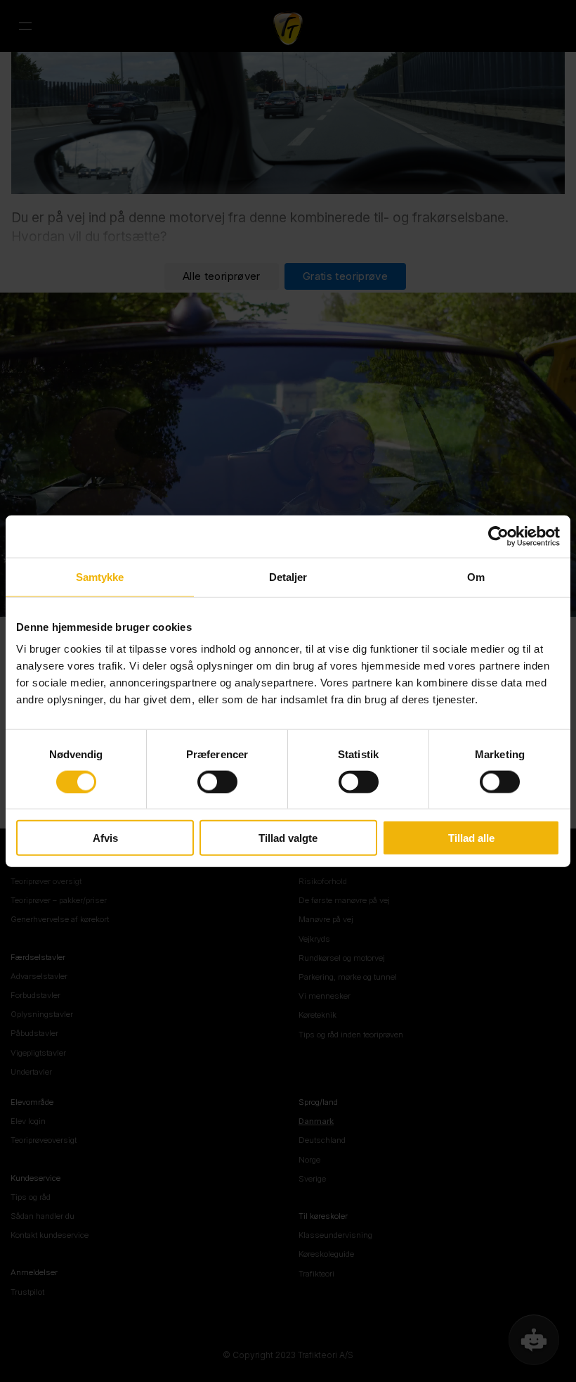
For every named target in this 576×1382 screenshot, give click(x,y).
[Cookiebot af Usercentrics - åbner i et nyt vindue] (498, 535)
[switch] (217, 781)
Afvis (105, 838)
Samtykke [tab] (100, 576)
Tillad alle (471, 838)
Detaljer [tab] (288, 576)
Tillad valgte (288, 838)
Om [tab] (476, 576)
